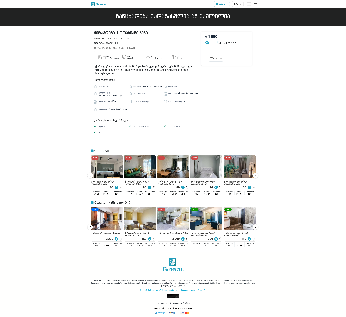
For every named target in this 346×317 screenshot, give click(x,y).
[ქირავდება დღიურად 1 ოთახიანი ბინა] (206, 166)
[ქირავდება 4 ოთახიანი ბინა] (173, 218)
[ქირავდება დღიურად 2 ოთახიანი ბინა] (107, 166)
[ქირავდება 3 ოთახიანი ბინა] (107, 218)
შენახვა (217, 58)
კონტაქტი (174, 290)
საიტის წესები (188, 290)
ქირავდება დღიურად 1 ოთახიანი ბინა (203, 182)
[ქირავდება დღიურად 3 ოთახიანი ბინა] (140, 218)
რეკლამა (202, 290)
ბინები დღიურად (185, 308)
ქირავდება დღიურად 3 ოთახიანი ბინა (137, 234)
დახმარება (161, 290)
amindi (163, 308)
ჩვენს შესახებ (147, 290)
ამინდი (157, 308)
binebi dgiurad (172, 308)
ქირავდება (125, 38)
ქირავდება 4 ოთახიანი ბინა (173, 233)
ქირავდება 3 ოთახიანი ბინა (106, 233)
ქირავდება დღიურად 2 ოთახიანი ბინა (103, 182)
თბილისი (113, 38)
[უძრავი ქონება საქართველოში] (98, 4)
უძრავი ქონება (100, 38)
